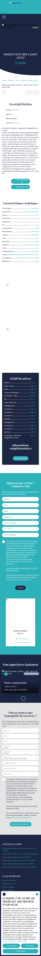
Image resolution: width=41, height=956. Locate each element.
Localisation (7, 756)
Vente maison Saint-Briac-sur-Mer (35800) (18, 860)
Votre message (10, 535)
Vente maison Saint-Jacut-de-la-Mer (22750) (19, 854)
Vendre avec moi (8, 884)
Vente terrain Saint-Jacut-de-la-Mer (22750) (19, 867)
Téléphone (8, 517)
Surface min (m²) (10, 768)
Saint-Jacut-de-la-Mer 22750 (26, 80)
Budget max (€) (10, 763)
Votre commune (10, 523)
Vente (4, 80)
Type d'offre (7, 746)
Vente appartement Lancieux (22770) (16, 857)
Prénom (7, 499)
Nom (5, 505)
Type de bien (7, 751)
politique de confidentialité (21, 580)
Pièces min (8, 774)
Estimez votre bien (9, 880)
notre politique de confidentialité (15, 941)
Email (6, 511)
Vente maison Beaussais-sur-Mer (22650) (18, 864)
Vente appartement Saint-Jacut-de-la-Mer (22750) (19, 849)
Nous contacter (8, 890)
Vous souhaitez (8, 528)
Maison (11, 80)
